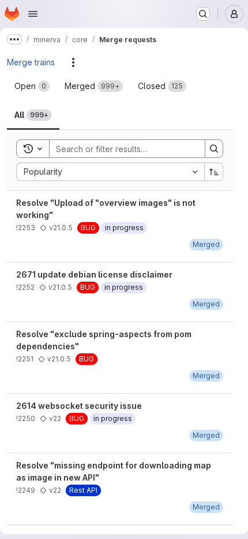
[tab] (32, 86)
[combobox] (110, 172)
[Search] (214, 148)
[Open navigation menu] (33, 14)
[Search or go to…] (203, 14)
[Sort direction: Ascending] (214, 172)
